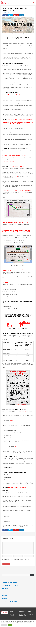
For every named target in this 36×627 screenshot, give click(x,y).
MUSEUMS (4, 595)
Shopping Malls (13, 612)
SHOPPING (5, 592)
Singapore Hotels (22, 611)
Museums (12, 614)
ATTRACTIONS (5, 588)
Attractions (12, 615)
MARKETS (4, 598)
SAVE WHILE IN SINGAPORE (9, 601)
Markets (11, 611)
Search (32, 575)
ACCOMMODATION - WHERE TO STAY (11, 582)
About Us (30, 612)
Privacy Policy (30, 614)
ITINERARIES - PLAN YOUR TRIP (10, 585)
